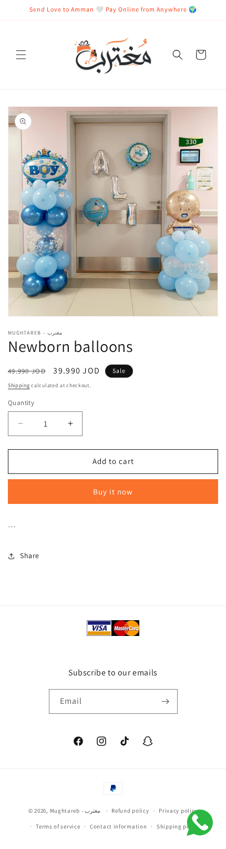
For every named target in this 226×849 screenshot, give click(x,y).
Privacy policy (178, 810)
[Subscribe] (165, 701)
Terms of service (58, 826)
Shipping (19, 385)
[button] (21, 54)
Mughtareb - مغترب (76, 810)
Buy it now (113, 492)
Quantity (21, 402)
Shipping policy (178, 826)
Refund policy (130, 810)
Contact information (118, 826)
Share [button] (29, 555)
